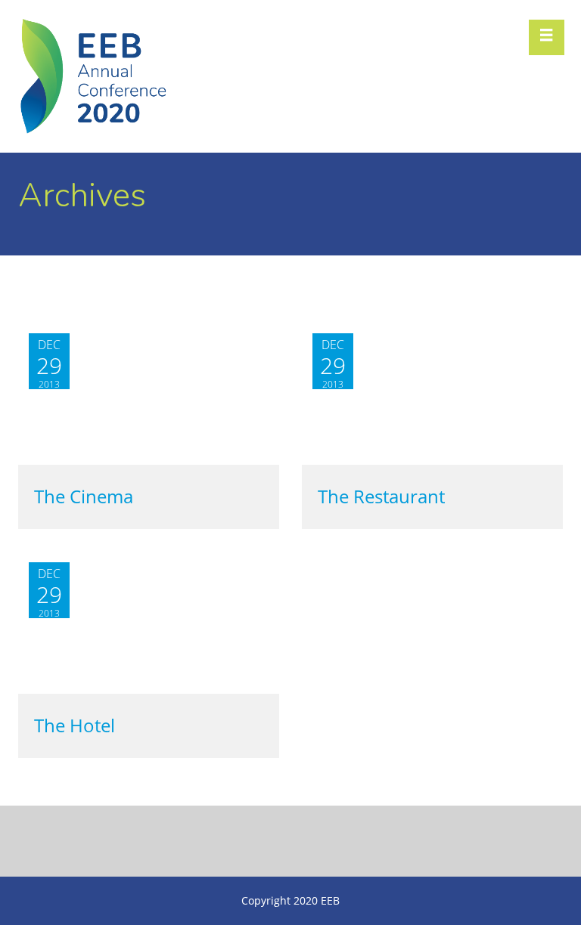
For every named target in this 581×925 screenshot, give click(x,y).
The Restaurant (381, 497)
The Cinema (83, 497)
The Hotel (74, 726)
